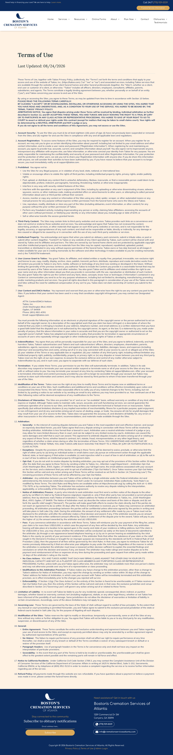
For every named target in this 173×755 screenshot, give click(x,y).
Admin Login (101, 748)
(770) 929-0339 (160, 2)
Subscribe (50, 732)
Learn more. (56, 2)
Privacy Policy (72, 748)
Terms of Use (87, 748)
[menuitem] (50, 19)
